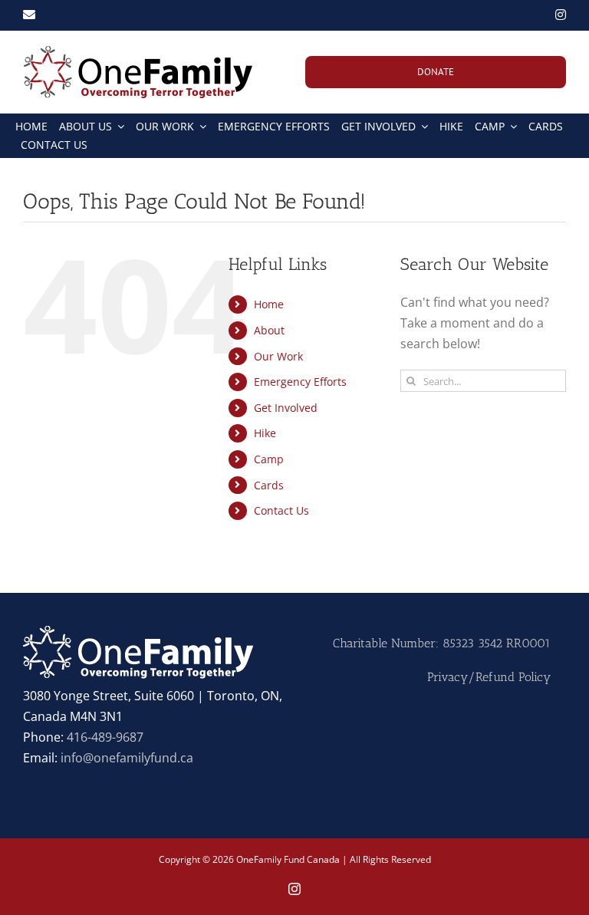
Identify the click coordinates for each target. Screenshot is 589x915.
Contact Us (281, 510)
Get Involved (286, 407)
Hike (265, 433)
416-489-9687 (105, 737)
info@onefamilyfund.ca (127, 757)
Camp (269, 459)
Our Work (278, 356)
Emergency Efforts (300, 381)
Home (269, 304)
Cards (269, 485)
